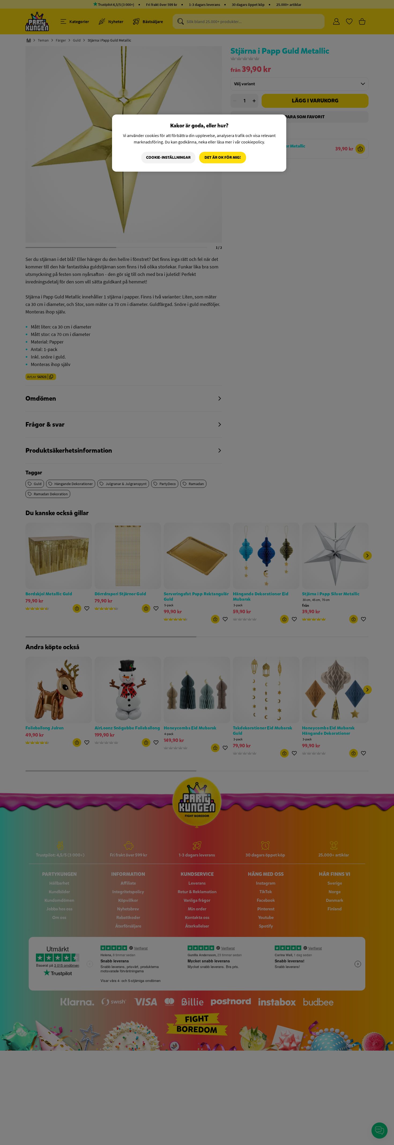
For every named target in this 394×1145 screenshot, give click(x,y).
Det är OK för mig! (223, 157)
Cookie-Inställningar (168, 157)
